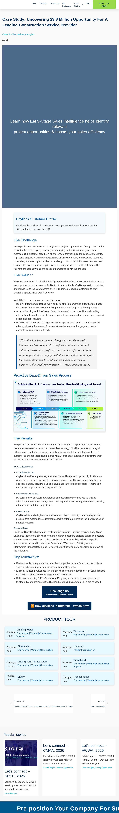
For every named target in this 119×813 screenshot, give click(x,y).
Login (88, 3)
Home (34, 3)
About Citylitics (77, 4)
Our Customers (66, 4)
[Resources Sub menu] (58, 3)
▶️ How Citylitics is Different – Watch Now (60, 606)
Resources (54, 3)
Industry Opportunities (64, 768)
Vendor (34, 633)
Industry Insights (26, 34)
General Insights (11, 793)
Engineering (23, 633)
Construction (45, 633)
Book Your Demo (104, 4)
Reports (77, 666)
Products (43, 3)
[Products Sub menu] (46, 3)
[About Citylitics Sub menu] (82, 5)
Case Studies (9, 34)
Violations (21, 636)
